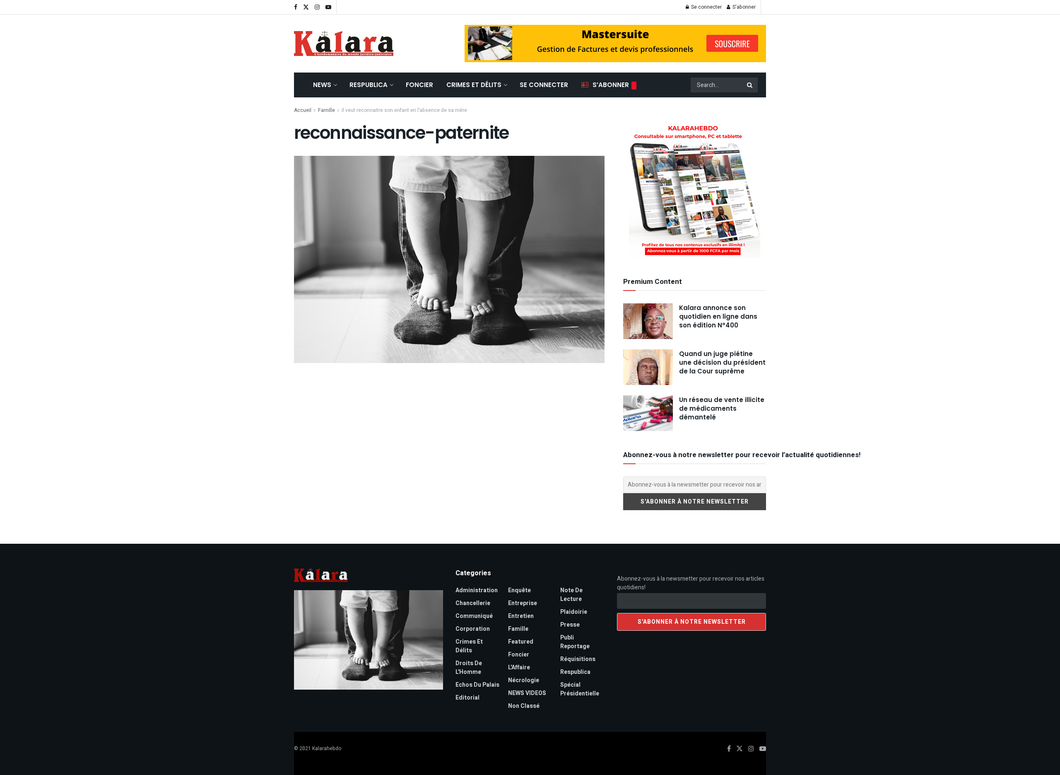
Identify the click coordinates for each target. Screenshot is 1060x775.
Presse (570, 624)
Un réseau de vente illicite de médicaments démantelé (721, 408)
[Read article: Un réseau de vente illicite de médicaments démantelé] (648, 413)
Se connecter (706, 7)
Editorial (467, 697)
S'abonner (743, 7)
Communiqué (474, 616)
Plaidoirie (573, 612)
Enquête (519, 590)
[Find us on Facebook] (295, 7)
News (322, 84)
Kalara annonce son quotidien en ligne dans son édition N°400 (718, 316)
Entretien (521, 616)
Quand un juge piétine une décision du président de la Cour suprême (722, 362)
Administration (476, 590)
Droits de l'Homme (468, 667)
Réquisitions (577, 659)
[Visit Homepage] (343, 43)
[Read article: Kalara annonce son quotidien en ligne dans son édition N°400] (648, 321)
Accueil (302, 110)
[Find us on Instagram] (317, 7)
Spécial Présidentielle (579, 689)
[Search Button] (750, 85)
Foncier (419, 84)
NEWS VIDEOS (527, 693)
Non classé (524, 706)
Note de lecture (571, 594)
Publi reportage (575, 642)
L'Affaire (519, 667)
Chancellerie (472, 603)
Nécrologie (523, 680)
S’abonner (611, 84)
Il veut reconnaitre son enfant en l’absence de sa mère (404, 110)
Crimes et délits (473, 84)
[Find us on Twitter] (306, 7)
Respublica (368, 84)
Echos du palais (477, 685)
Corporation (472, 629)
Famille (326, 110)
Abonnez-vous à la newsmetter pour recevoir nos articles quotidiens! (690, 583)
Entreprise (522, 603)
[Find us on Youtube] (328, 7)
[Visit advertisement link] (615, 43)
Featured (520, 641)
